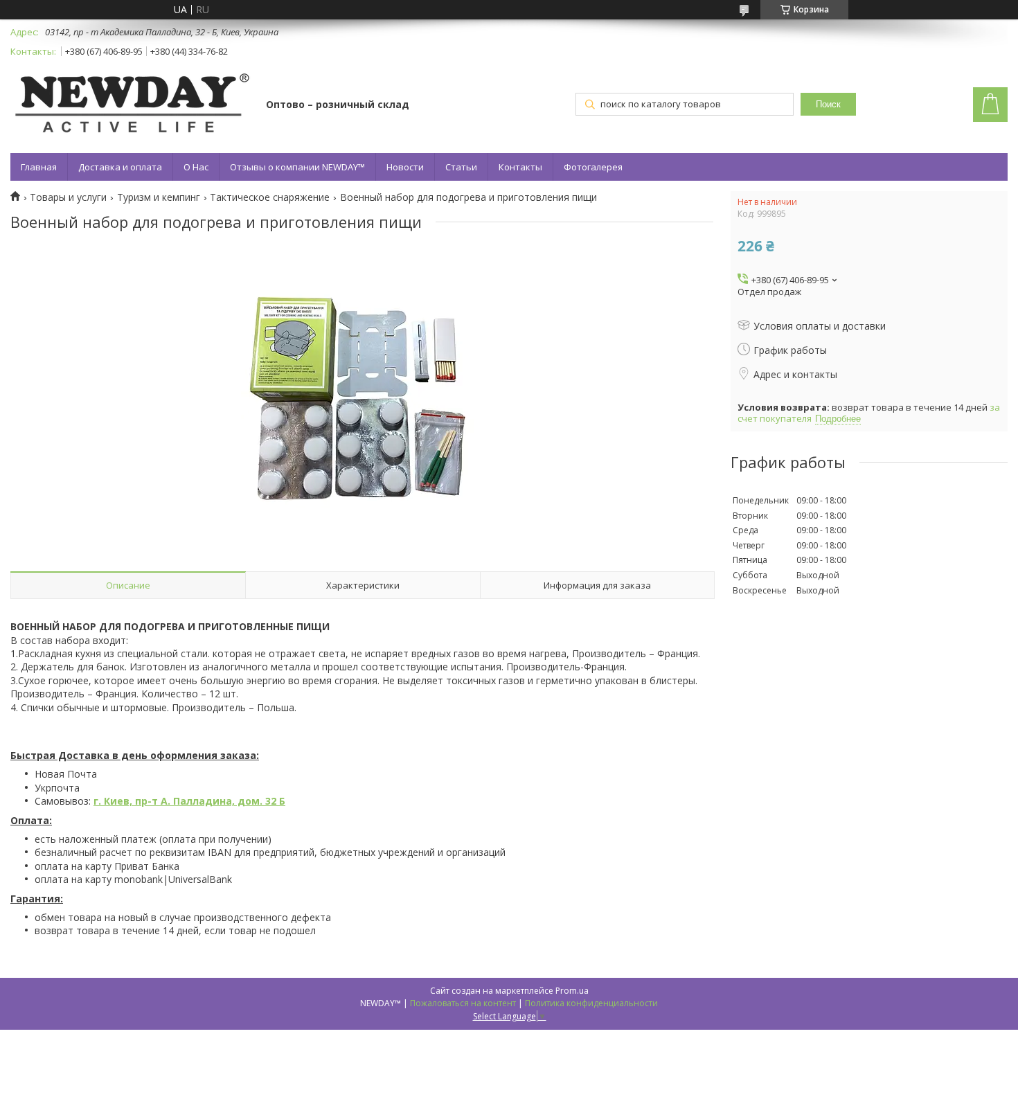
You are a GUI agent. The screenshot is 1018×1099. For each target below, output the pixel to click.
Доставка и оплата (120, 167)
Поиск (828, 104)
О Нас (196, 167)
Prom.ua (572, 991)
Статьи (461, 167)
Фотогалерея (593, 167)
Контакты (520, 167)
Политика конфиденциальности (591, 1003)
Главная (39, 167)
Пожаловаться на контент (463, 1003)
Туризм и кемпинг (158, 197)
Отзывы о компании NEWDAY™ (297, 167)
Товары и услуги (68, 197)
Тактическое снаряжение (270, 197)
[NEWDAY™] (131, 105)
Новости (405, 167)
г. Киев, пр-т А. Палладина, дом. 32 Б (189, 800)
